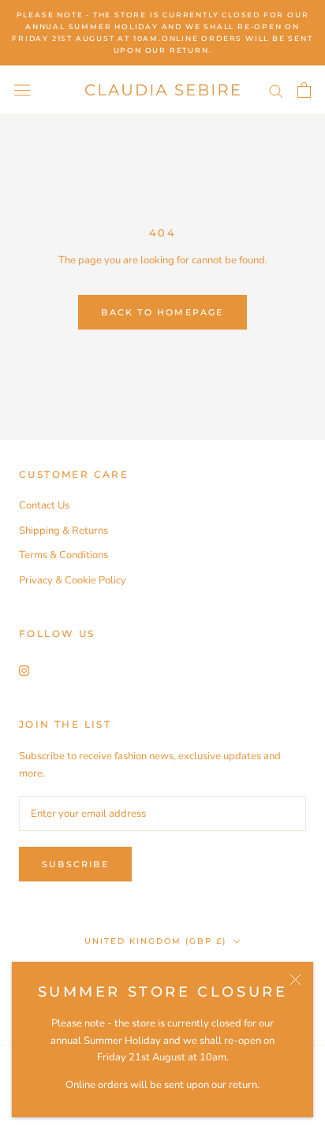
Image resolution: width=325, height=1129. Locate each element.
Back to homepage (162, 312)
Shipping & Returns (63, 531)
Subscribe (75, 864)
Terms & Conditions (63, 555)
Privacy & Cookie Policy (72, 580)
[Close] (295, 980)
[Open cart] (304, 90)
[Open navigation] (22, 90)
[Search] (276, 90)
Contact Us (44, 505)
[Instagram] (24, 670)
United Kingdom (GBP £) (155, 941)
